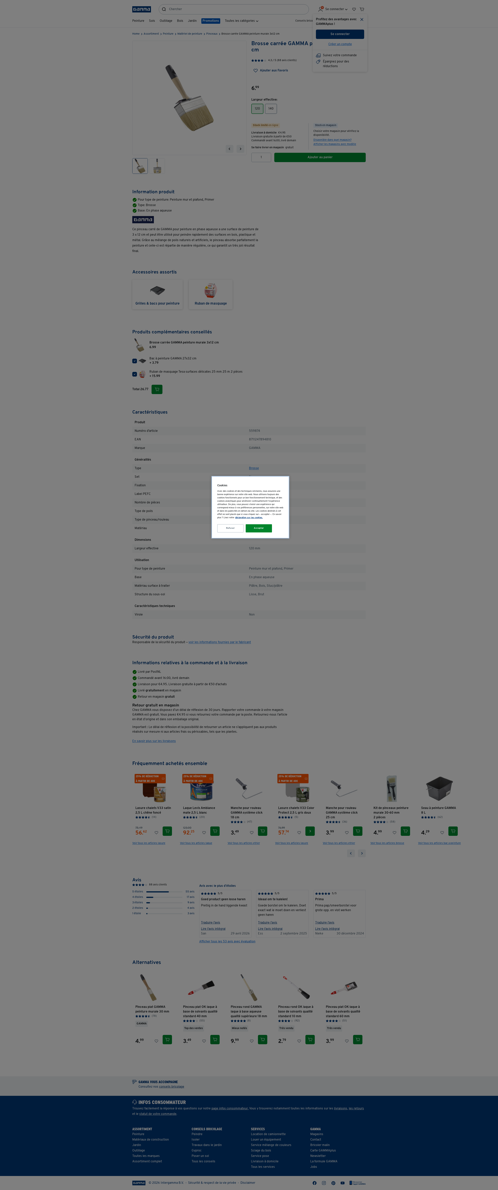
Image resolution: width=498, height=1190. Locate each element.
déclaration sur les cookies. (249, 517)
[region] (250, 507)
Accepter (259, 528)
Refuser (230, 528)
